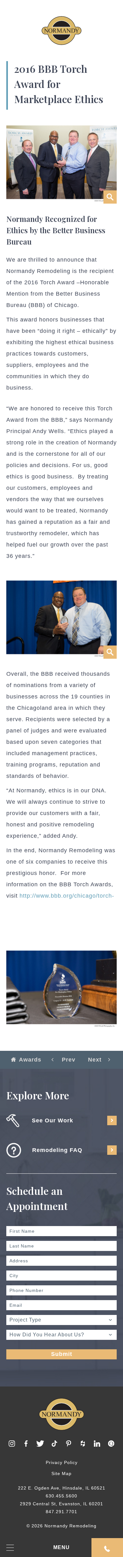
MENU (61, 1547)
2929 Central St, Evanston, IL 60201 (61, 1503)
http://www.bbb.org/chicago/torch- (67, 896)
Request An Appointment (107, 1547)
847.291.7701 (61, 1511)
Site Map (61, 1473)
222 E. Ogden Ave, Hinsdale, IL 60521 (61, 1487)
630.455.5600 (61, 1495)
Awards (30, 1059)
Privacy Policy (62, 1462)
